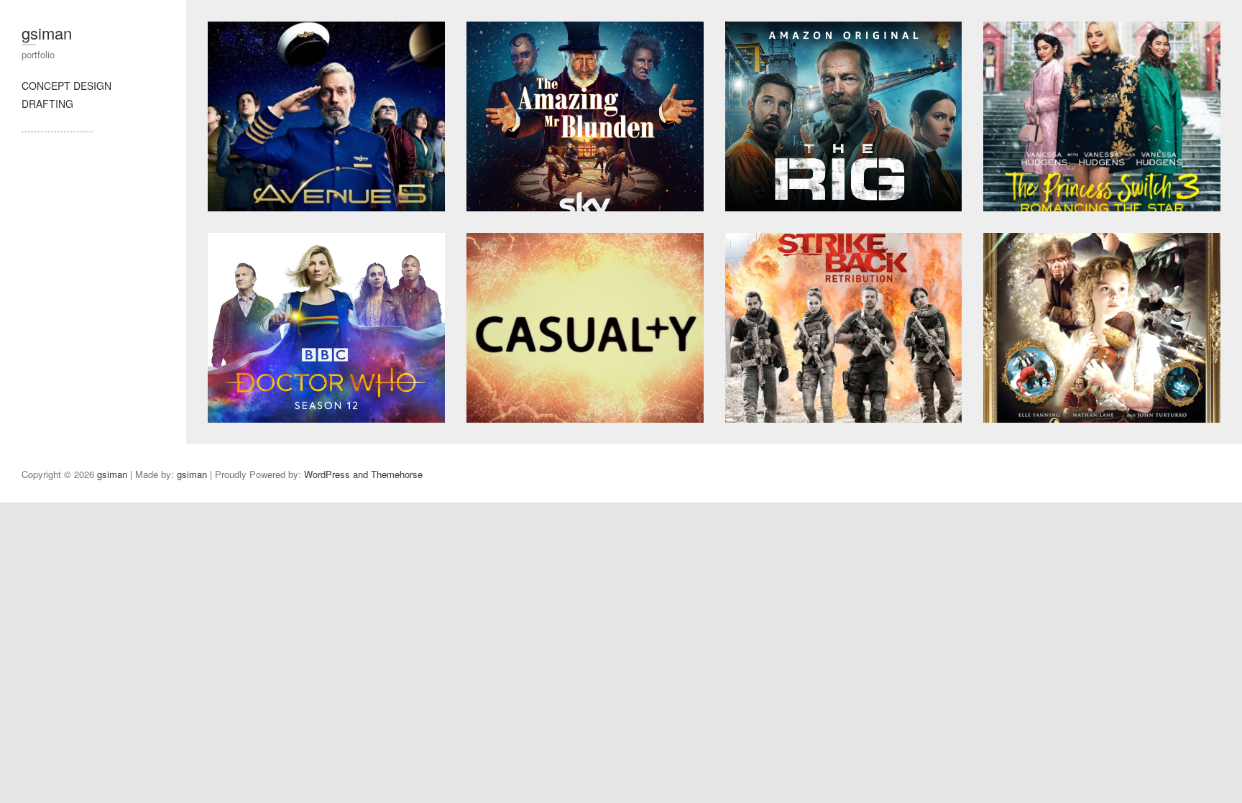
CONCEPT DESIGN (66, 85)
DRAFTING (47, 103)
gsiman (47, 33)
